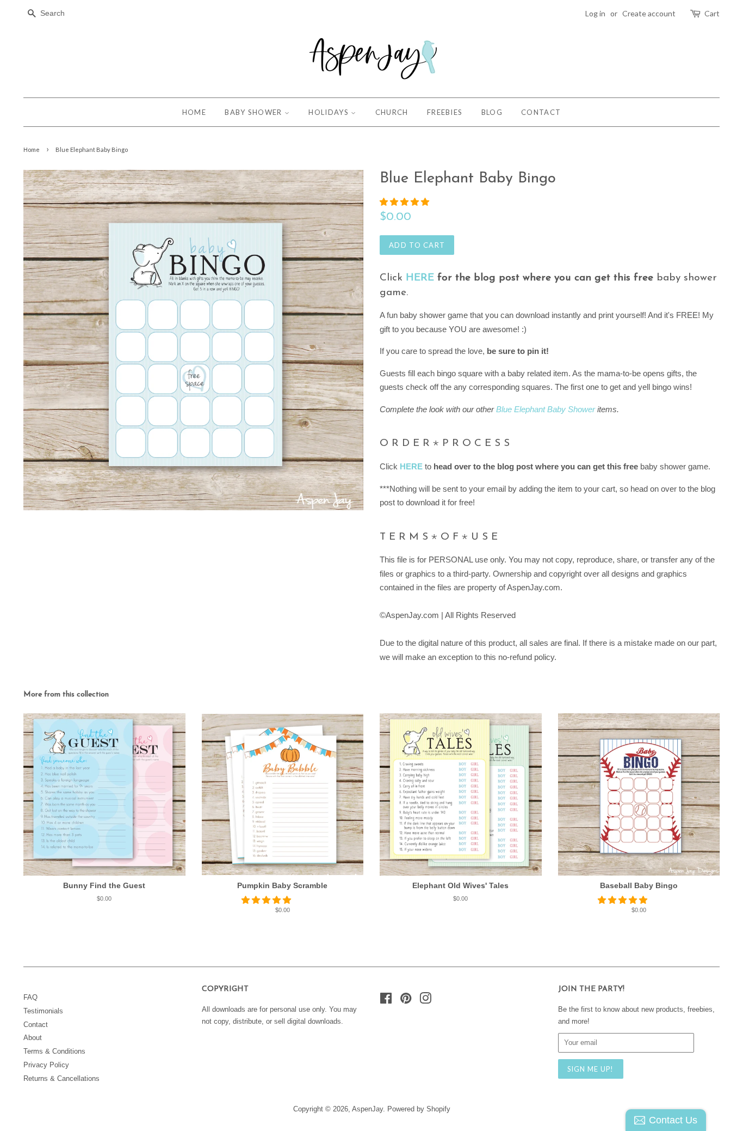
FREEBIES (444, 112)
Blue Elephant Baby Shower (545, 409)
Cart (712, 13)
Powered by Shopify (418, 1109)
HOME (194, 112)
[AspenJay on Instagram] (425, 1000)
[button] (405, 201)
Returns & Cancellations (61, 1078)
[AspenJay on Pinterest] (406, 1000)
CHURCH (391, 112)
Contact (35, 1024)
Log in (595, 13)
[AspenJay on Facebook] (386, 1000)
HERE (420, 278)
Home (31, 149)
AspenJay (367, 1109)
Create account (649, 13)
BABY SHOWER (254, 112)
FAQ (30, 997)
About (32, 1038)
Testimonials (43, 1011)
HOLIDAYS (329, 112)
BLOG (492, 112)
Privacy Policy (46, 1065)
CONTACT (541, 112)
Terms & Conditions (54, 1051)
